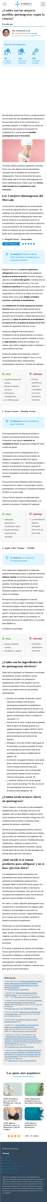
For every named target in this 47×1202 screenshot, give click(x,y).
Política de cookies (10, 1163)
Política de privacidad (11, 1169)
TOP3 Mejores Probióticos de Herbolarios (31, 1125)
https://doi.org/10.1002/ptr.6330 (18, 989)
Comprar (19, 87)
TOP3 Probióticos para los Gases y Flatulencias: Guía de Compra (12, 1102)
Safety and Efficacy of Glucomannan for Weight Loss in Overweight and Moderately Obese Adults (22, 1027)
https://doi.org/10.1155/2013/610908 (24, 1031)
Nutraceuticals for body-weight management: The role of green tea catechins (23, 1002)
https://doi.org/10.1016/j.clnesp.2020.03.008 (22, 1060)
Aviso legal (7, 1160)
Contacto (6, 1157)
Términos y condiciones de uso (14, 1166)
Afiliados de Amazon (10, 1172)
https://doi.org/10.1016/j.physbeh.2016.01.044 (22, 1009)
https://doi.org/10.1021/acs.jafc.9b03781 (27, 997)
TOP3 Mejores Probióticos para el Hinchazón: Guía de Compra (11, 1126)
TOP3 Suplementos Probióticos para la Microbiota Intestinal (33, 1101)
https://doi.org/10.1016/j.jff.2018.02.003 (21, 1047)
